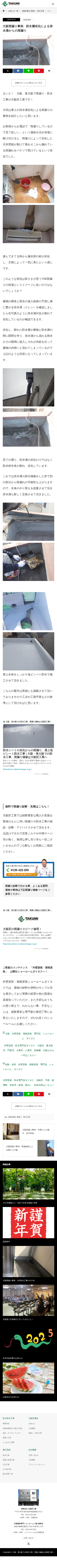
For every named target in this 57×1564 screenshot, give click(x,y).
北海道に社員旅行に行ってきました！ (18, 1319)
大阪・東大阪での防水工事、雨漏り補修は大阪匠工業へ (33, 1552)
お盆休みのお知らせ (11, 1397)
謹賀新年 (6, 1242)
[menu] (53, 4)
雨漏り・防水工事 (23, 1117)
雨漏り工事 (7, 1438)
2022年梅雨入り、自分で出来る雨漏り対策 (20, 1203)
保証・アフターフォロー (12, 1433)
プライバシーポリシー (36, 1465)
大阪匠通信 (27, 20)
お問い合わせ (33, 1455)
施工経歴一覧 (8, 1474)
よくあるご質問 (8, 1442)
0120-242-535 (30, 1529)
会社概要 (32, 1450)
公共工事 (6, 1465)
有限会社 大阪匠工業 (28, 1509)
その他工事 (7, 1469)
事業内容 (6, 1424)
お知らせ (31, 1424)
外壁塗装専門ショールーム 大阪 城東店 (28, 1524)
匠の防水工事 (8, 1418)
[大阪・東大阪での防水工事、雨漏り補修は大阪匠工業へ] (29, 4)
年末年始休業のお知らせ (13, 1358)
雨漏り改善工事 (8, 1460)
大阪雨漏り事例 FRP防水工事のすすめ (19, 1280)
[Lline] (28, 71)
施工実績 (7, 1450)
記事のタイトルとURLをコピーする (28, 83)
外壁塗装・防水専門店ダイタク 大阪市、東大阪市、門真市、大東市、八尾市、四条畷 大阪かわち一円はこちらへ (28, 1050)
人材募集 (31, 1428)
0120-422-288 (30, 1515)
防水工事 (6, 1455)
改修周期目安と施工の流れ (13, 1428)
